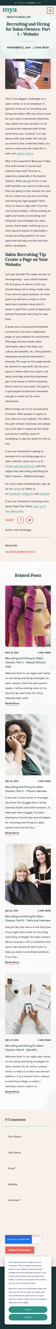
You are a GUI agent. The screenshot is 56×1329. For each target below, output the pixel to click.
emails (18, 488)
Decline (28, 1317)
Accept (28, 1309)
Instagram (27, 493)
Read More (12, 703)
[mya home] (10, 10)
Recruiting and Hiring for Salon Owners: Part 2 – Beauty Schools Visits (25, 662)
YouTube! (45, 493)
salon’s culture (25, 153)
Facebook (14, 493)
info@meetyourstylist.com (20, 466)
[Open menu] (50, 11)
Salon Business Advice (20, 551)
